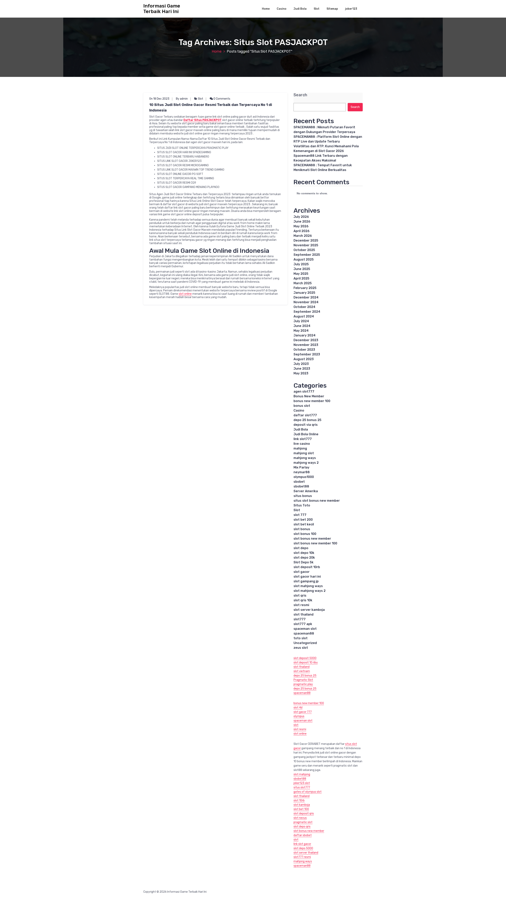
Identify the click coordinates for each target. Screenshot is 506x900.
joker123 (351, 8)
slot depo (301, 548)
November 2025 (306, 245)
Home (266, 8)
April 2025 (301, 278)
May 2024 (301, 330)
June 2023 (302, 368)
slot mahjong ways (308, 586)
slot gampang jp (306, 581)
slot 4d (298, 707)
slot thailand (303, 614)
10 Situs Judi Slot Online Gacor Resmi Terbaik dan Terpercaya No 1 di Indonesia (210, 107)
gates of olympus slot (308, 791)
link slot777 (303, 439)
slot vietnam (302, 671)
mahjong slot (304, 453)
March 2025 (303, 283)
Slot (316, 8)
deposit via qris (306, 425)
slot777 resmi (302, 857)
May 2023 (301, 373)
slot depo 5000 (303, 848)
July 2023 (301, 364)
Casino (281, 8)
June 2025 (302, 269)
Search (300, 95)
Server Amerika (306, 491)
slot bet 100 (301, 809)
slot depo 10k (304, 553)
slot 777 (300, 515)
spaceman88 (304, 633)
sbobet (299, 482)
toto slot (301, 638)
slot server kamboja (309, 610)
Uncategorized (305, 643)
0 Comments (221, 98)
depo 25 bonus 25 (307, 420)
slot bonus (302, 529)
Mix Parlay (301, 467)
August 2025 (304, 259)
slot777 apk (303, 624)
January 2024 (304, 335)
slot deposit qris (304, 813)
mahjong (300, 448)
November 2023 (306, 345)
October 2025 (304, 250)
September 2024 (307, 312)
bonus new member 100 (312, 401)
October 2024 (304, 307)
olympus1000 (304, 477)
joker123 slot (302, 783)
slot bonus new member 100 (315, 543)
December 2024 (306, 297)
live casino (302, 444)
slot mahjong (302, 774)
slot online (185, 294)
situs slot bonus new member (317, 500)
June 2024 (302, 326)
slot (296, 725)
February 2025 (305, 288)
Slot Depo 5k (303, 562)
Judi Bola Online (306, 434)
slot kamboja (302, 805)
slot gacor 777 (303, 712)
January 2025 (304, 293)
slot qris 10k (303, 600)
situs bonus (303, 496)
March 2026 (303, 236)
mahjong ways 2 (306, 463)
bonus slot (302, 406)
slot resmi (301, 605)
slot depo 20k (304, 557)
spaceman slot (305, 629)
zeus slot (301, 648)
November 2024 (306, 302)
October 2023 (304, 349)
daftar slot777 (305, 415)
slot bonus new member (312, 538)
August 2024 (304, 316)
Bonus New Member (309, 396)
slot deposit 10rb (307, 567)
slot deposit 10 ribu (306, 662)
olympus (299, 716)
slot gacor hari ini (307, 576)
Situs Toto (302, 505)
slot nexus (300, 818)
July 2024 (301, 321)
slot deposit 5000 (305, 658)
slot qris (300, 595)
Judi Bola (300, 8)
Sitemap (332, 8)
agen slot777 (304, 391)
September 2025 (307, 255)
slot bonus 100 (305, 534)
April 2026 (302, 231)
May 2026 (301, 226)
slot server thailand (306, 852)
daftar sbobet (303, 835)
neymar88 (302, 472)
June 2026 (302, 221)
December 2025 (306, 240)
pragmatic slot (303, 822)
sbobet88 (301, 486)
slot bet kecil (304, 524)
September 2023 (307, 354)
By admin (182, 98)
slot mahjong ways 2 (310, 591)
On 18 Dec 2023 (159, 98)
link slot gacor (302, 844)
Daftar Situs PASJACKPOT (202, 120)
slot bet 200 (303, 519)
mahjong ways (305, 458)
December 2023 (306, 340)
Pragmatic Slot (303, 680)
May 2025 (301, 274)
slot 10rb (299, 800)
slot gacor (302, 572)
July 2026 (301, 217)
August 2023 (304, 359)
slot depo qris (302, 826)
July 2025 (301, 264)
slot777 (300, 619)
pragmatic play (303, 684)
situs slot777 (302, 787)
